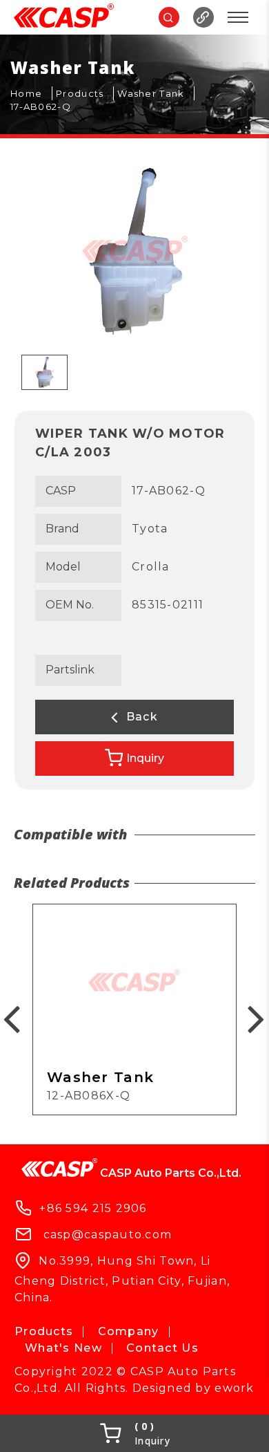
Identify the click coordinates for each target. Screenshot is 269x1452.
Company (128, 1331)
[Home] (31, 94)
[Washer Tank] (156, 94)
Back (139, 716)
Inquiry (145, 758)
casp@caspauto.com (107, 1234)
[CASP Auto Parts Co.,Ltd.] (64, 17)
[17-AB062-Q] (45, 107)
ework (234, 1388)
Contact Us (162, 1348)
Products (43, 1331)
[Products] (85, 94)
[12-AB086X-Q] (134, 1009)
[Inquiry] (134, 1433)
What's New (63, 1348)
